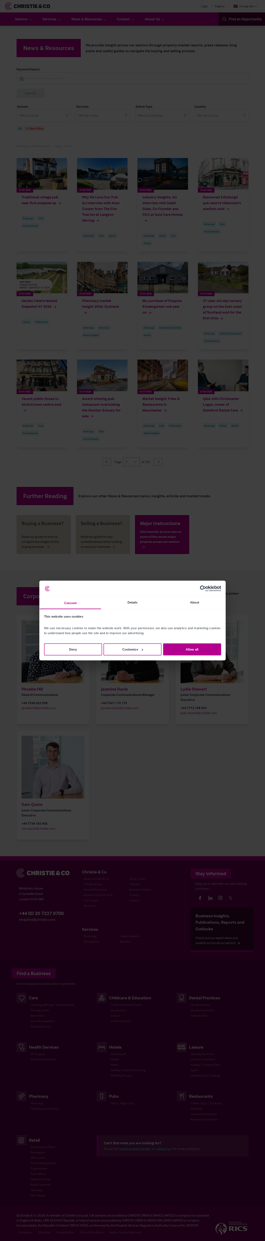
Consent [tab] (70, 603)
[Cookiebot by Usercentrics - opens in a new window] (203, 588)
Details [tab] (133, 602)
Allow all (192, 649)
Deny (73, 649)
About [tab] (194, 602)
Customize (130, 649)
